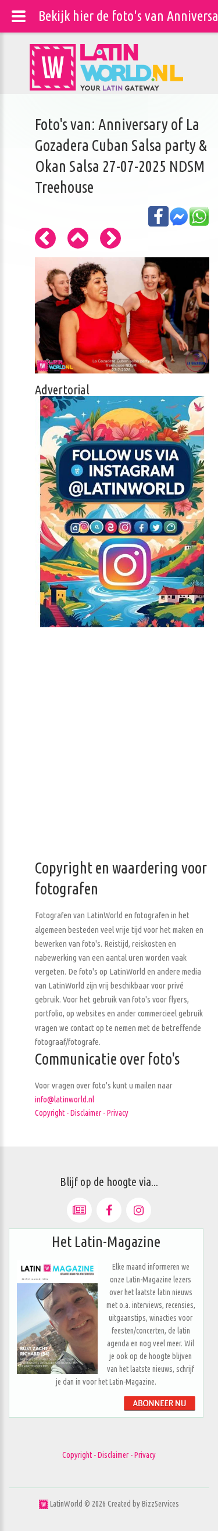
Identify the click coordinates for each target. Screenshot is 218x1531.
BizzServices (160, 1503)
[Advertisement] (109, 749)
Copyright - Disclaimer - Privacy (81, 1112)
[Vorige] (45, 238)
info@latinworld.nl (64, 1099)
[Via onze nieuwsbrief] (79, 1210)
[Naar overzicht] (77, 238)
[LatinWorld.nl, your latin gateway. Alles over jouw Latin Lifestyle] (43, 1503)
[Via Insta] (138, 1210)
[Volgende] (110, 238)
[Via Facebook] (109, 1210)
